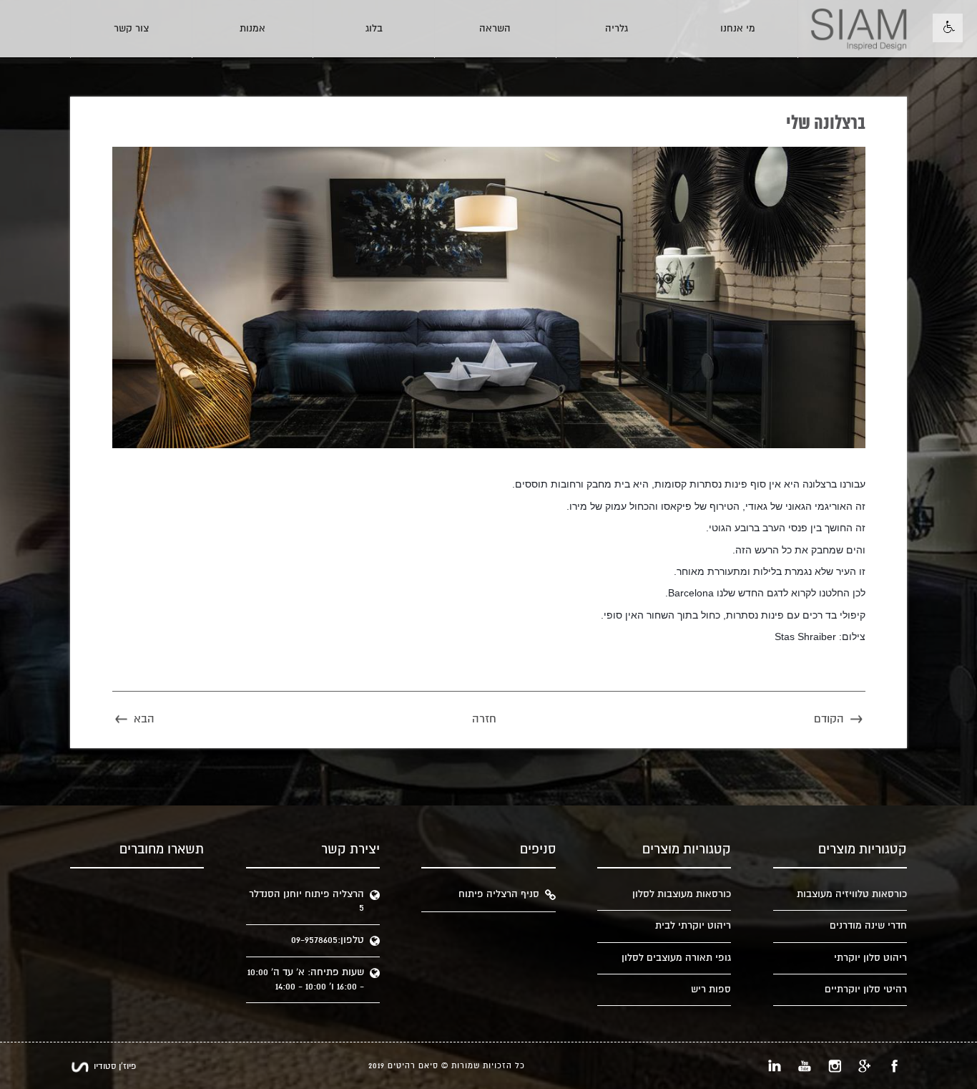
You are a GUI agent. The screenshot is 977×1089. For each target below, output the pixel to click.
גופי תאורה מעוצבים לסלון (676, 958)
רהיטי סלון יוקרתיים (866, 989)
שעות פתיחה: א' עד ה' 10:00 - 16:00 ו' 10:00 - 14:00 (305, 979)
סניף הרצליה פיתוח (498, 894)
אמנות (252, 28)
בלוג (374, 28)
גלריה (616, 28)
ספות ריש (711, 989)
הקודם (829, 719)
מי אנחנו (737, 28)
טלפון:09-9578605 (327, 940)
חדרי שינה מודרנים (868, 925)
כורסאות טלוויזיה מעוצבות (852, 894)
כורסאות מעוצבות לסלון (681, 894)
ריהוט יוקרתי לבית (693, 925)
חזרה (484, 719)
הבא (144, 719)
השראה (495, 28)
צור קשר (131, 28)
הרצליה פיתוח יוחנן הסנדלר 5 (306, 901)
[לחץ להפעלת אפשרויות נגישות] (948, 28)
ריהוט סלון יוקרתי (870, 958)
